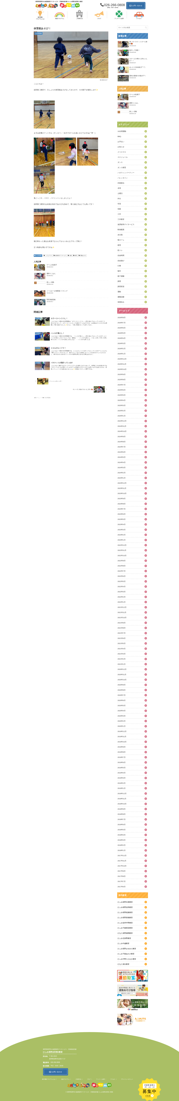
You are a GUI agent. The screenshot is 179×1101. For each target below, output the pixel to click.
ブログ (89, 1079)
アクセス (112, 1079)
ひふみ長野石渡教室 (125, 902)
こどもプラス (48, 255)
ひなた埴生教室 (123, 964)
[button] (146, 28)
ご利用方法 (78, 1079)
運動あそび (83, 255)
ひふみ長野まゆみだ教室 (127, 949)
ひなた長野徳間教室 (125, 933)
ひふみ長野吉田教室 (125, 907)
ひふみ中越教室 (123, 943)
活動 (70, 255)
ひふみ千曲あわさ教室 (126, 954)
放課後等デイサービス (60, 255)
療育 (76, 255)
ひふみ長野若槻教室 (125, 917)
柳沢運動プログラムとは (48, 1079)
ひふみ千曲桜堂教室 (125, 928)
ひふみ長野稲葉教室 (125, 912)
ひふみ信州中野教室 (125, 923)
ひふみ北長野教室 (124, 938)
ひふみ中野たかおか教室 (127, 959)
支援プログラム (65, 1079)
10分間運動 (39, 255)
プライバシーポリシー (127, 1079)
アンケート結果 (100, 1079)
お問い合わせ (137, 6)
